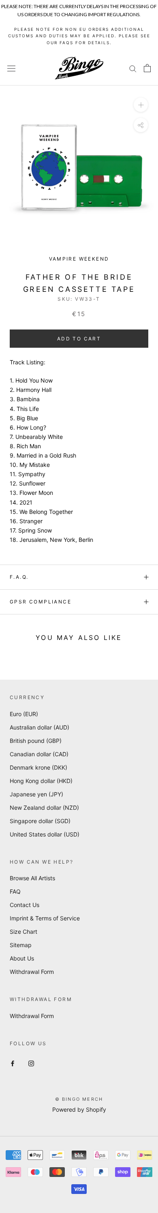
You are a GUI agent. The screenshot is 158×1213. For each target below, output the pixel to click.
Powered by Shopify (79, 1109)
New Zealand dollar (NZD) (44, 807)
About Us (22, 958)
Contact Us (24, 904)
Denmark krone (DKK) (38, 767)
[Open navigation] (11, 68)
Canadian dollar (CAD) (39, 754)
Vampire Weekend (79, 259)
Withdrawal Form (32, 971)
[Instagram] (31, 1063)
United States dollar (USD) (44, 834)
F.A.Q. (19, 577)
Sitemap (21, 944)
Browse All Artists (32, 878)
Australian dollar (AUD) (39, 727)
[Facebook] (12, 1063)
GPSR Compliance (40, 602)
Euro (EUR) (24, 713)
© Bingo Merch (79, 1099)
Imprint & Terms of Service (45, 918)
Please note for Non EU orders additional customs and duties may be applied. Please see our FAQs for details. (79, 36)
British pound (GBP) (36, 740)
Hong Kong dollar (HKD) (41, 780)
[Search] (133, 68)
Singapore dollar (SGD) (40, 820)
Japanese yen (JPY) (36, 794)
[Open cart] (147, 68)
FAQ (15, 891)
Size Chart (23, 931)
